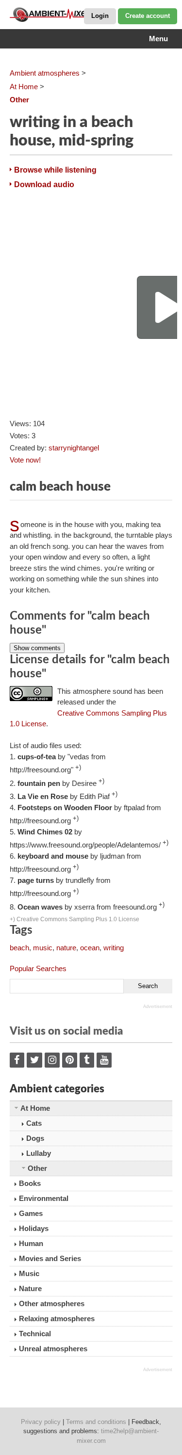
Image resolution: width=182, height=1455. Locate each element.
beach (19, 947)
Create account (147, 15)
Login (100, 15)
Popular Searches (38, 968)
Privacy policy (41, 1421)
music (42, 947)
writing (113, 947)
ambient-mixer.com (58, 14)
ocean (89, 947)
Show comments (37, 648)
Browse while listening (55, 170)
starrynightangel (74, 448)
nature (66, 947)
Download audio (44, 184)
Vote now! (25, 460)
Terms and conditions (96, 1421)
